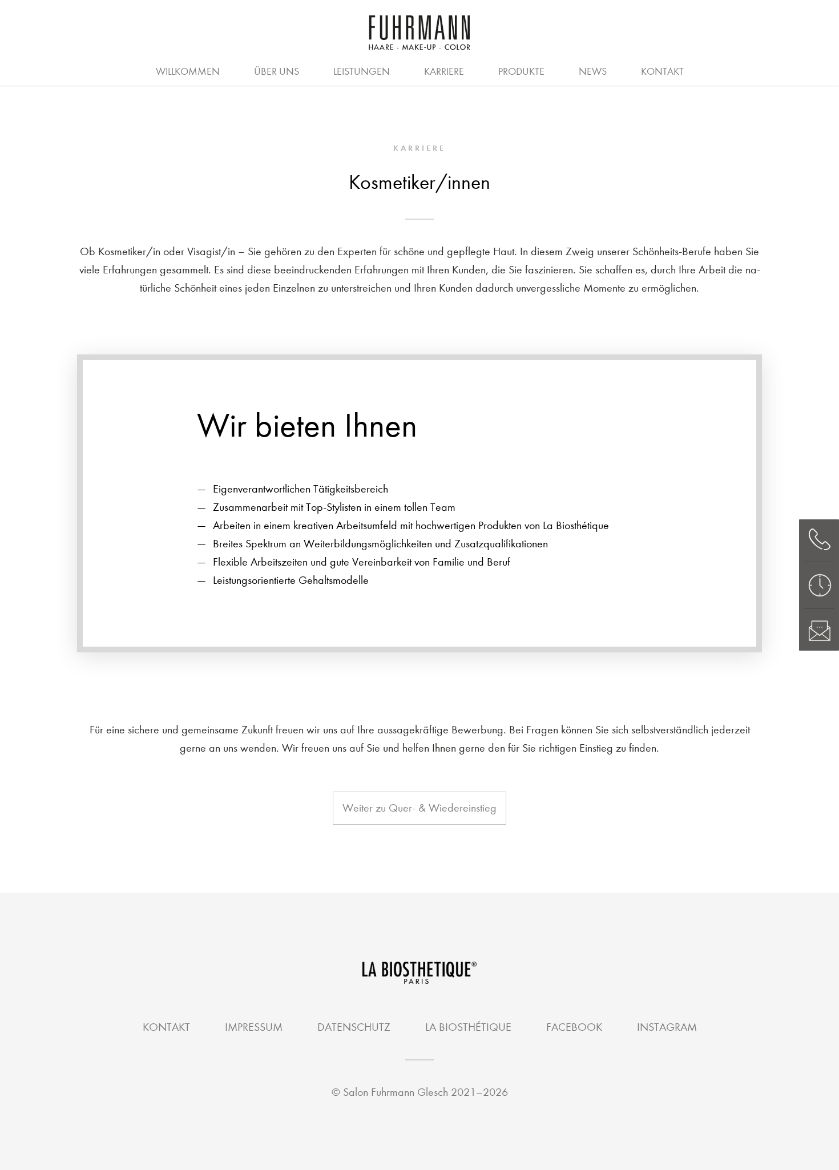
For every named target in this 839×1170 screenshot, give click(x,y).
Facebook (574, 1027)
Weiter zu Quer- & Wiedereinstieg (419, 807)
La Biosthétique (468, 1027)
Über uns (276, 72)
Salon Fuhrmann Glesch (395, 1092)
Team (419, 70)
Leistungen (361, 72)
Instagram (667, 1027)
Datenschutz (353, 1027)
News (593, 72)
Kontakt (662, 72)
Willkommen (188, 72)
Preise (300, 70)
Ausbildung (466, 70)
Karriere (444, 72)
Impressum (254, 1027)
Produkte (521, 72)
